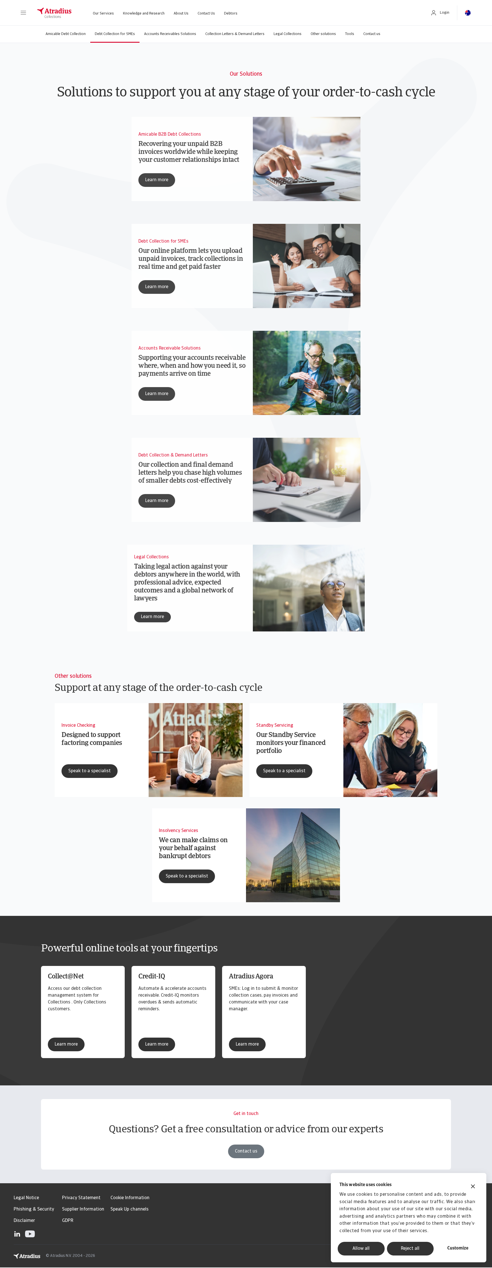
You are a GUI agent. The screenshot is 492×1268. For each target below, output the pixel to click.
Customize (457, 1248)
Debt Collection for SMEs (115, 34)
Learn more (66, 1044)
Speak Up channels (129, 1209)
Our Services (103, 13)
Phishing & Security (34, 1209)
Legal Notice (26, 1198)
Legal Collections (288, 34)
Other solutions (323, 34)
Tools (349, 34)
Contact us (371, 34)
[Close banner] (473, 1187)
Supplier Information (83, 1209)
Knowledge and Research (144, 13)
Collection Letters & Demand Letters (235, 34)
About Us (181, 13)
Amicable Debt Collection (66, 34)
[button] (23, 13)
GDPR (67, 1221)
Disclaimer (24, 1221)
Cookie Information (129, 1198)
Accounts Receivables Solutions (170, 34)
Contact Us (206, 13)
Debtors (230, 13)
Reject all (410, 1248)
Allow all (361, 1248)
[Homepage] (54, 12)
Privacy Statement (81, 1198)
